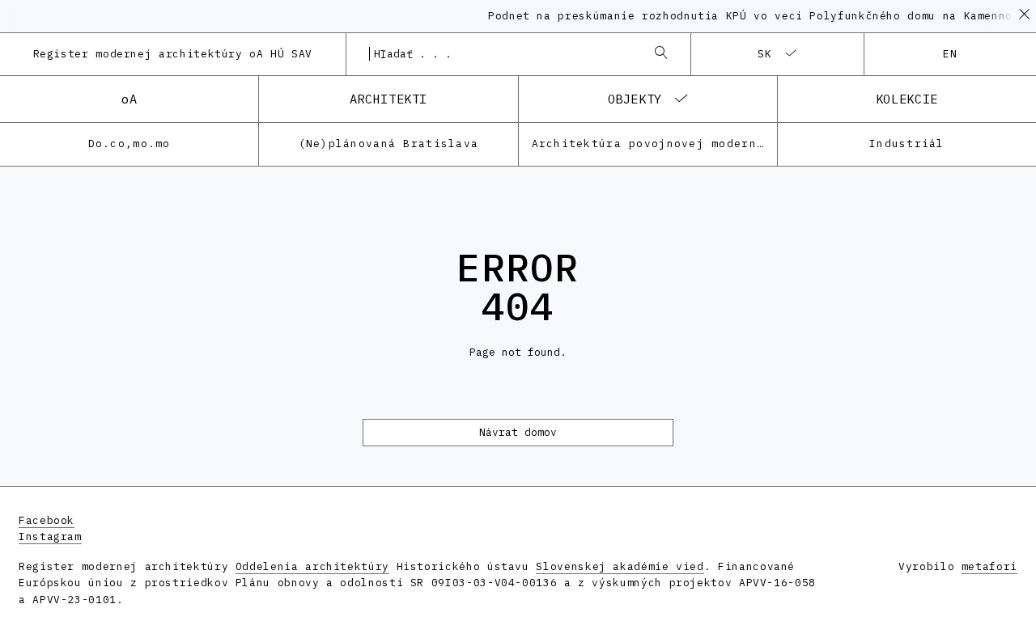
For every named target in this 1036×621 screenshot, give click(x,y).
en (950, 54)
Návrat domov (518, 432)
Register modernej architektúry (173, 54)
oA (129, 99)
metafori (989, 566)
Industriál (907, 143)
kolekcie (907, 99)
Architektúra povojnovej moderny (648, 143)
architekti (388, 99)
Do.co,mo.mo (129, 143)
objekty (635, 99)
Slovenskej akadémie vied (619, 566)
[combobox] (502, 54)
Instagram (50, 536)
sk (765, 54)
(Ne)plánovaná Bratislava (389, 143)
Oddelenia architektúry (312, 566)
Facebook (46, 520)
